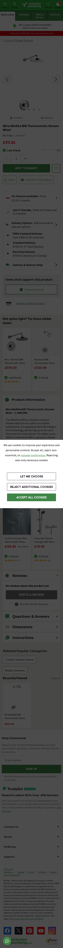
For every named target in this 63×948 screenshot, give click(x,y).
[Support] (7, 941)
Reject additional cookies (31, 487)
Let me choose (31, 476)
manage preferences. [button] (33, 455)
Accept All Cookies (31, 497)
